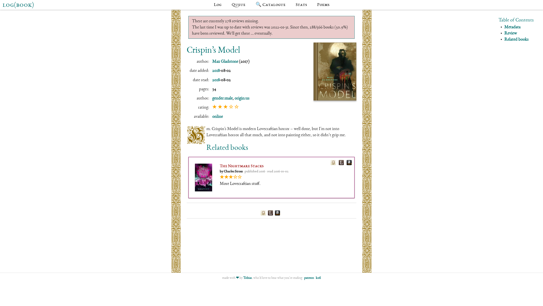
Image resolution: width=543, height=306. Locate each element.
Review (510, 33)
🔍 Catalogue (270, 5)
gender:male (222, 98)
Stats (301, 5)
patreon (309, 278)
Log (217, 5)
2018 (216, 71)
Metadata (512, 27)
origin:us (242, 98)
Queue (238, 5)
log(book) (18, 5)
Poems (323, 5)
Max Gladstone (225, 62)
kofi (318, 278)
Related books (516, 39)
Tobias (247, 278)
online (217, 117)
